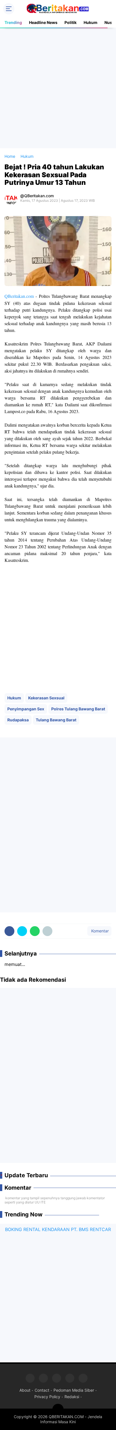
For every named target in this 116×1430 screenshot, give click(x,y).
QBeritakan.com (19, 296)
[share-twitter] (22, 931)
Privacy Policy (47, 1396)
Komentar (99, 930)
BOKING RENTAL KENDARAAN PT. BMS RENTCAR (58, 1229)
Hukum (90, 22)
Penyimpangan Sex (25, 708)
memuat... (15, 964)
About (24, 1390)
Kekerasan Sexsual (46, 697)
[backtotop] (58, 1409)
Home (10, 156)
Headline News (43, 22)
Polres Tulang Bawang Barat (78, 708)
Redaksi (71, 1396)
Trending (13, 22)
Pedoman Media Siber (73, 1390)
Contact (42, 1390)
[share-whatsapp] (35, 931)
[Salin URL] (47, 931)
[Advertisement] (58, 88)
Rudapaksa (18, 719)
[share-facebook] (9, 931)
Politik (70, 22)
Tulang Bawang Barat (56, 719)
